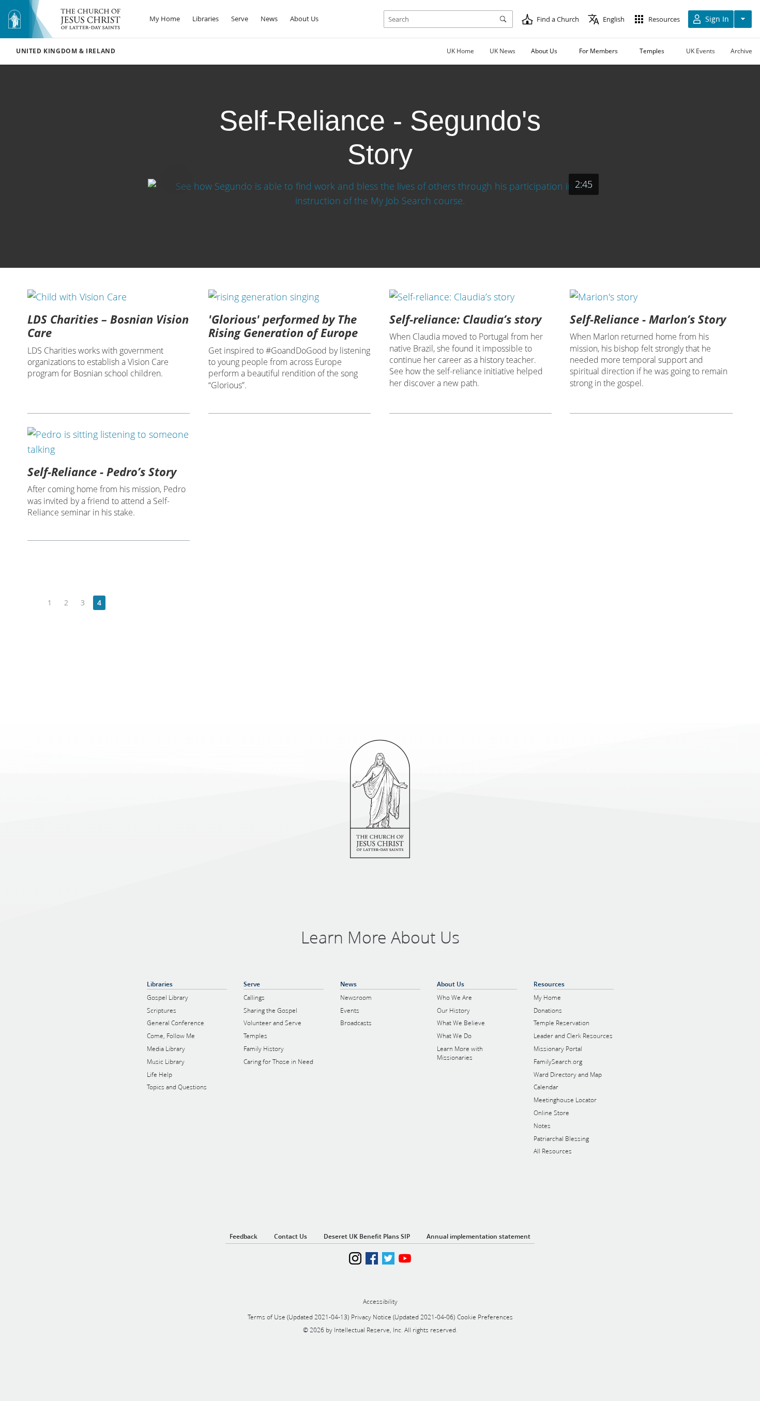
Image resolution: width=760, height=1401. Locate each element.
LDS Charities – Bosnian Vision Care (108, 325)
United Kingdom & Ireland (65, 51)
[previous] (33, 603)
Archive (741, 51)
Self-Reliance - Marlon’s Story (648, 319)
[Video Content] (380, 194)
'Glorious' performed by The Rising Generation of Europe (283, 325)
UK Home (460, 51)
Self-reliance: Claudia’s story (465, 319)
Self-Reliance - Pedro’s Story (101, 471)
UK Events (700, 51)
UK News (502, 51)
